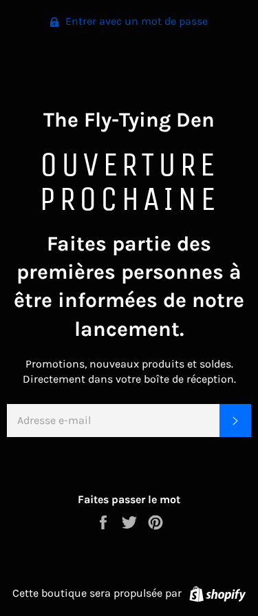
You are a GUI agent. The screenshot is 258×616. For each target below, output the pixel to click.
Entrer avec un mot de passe (135, 21)
